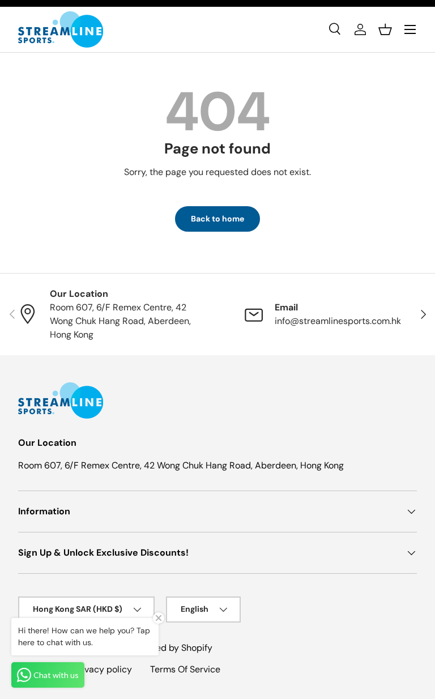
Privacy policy (103, 669)
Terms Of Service (185, 669)
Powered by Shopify (171, 648)
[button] (385, 29)
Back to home (217, 219)
